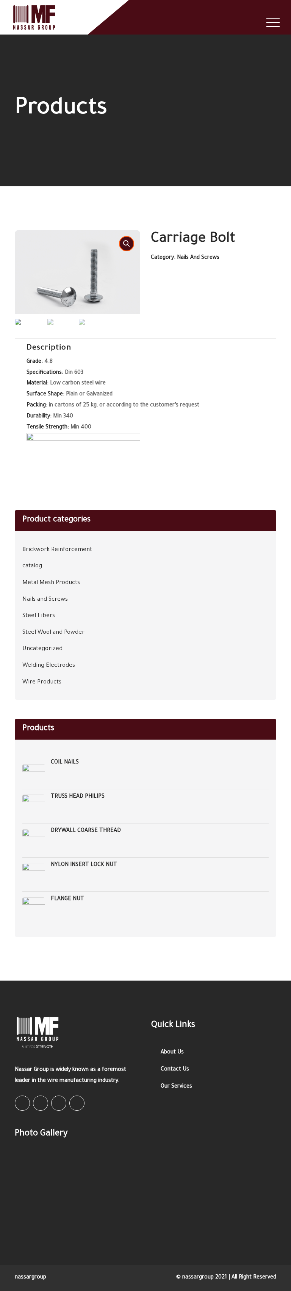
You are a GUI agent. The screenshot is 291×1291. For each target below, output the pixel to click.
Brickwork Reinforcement (57, 550)
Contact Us (175, 1070)
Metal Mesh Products (51, 583)
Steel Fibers (38, 616)
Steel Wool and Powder (53, 633)
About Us (172, 1053)
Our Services (176, 1087)
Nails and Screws (198, 258)
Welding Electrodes (48, 666)
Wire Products (41, 682)
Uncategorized (42, 649)
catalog (32, 566)
